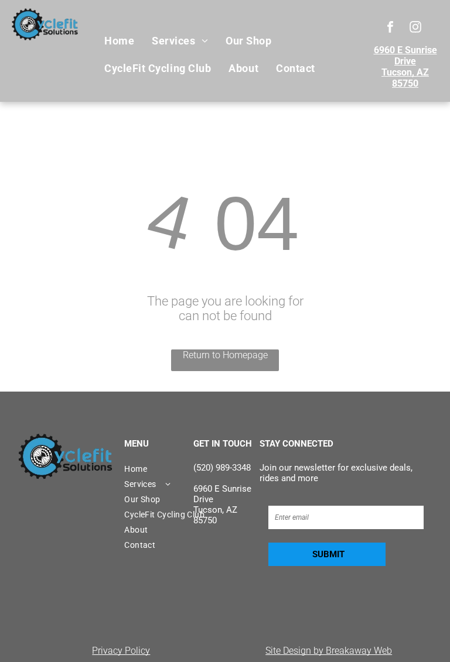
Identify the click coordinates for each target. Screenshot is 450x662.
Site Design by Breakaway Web (328, 650)
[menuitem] (119, 41)
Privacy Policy (121, 650)
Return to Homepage (225, 355)
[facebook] (390, 28)
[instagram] (416, 28)
